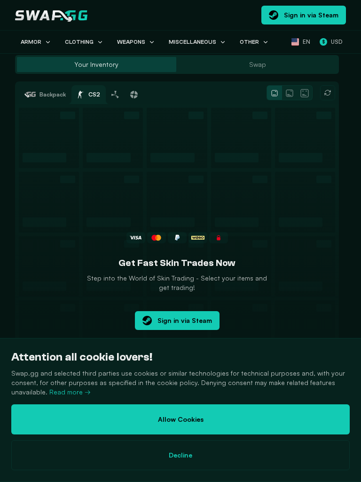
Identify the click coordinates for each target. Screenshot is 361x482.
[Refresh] (327, 92)
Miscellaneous (192, 42)
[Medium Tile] (289, 93)
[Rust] (115, 94)
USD (332, 41)
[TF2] (134, 94)
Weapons (131, 42)
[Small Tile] (274, 93)
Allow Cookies (181, 419)
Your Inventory (96, 64)
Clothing (79, 42)
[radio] (96, 64)
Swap (257, 64)
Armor (31, 42)
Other (249, 42)
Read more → (70, 392)
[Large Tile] (304, 93)
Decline (180, 455)
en (306, 41)
